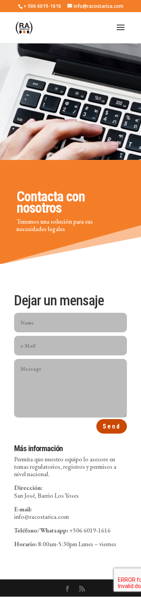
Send (112, 426)
